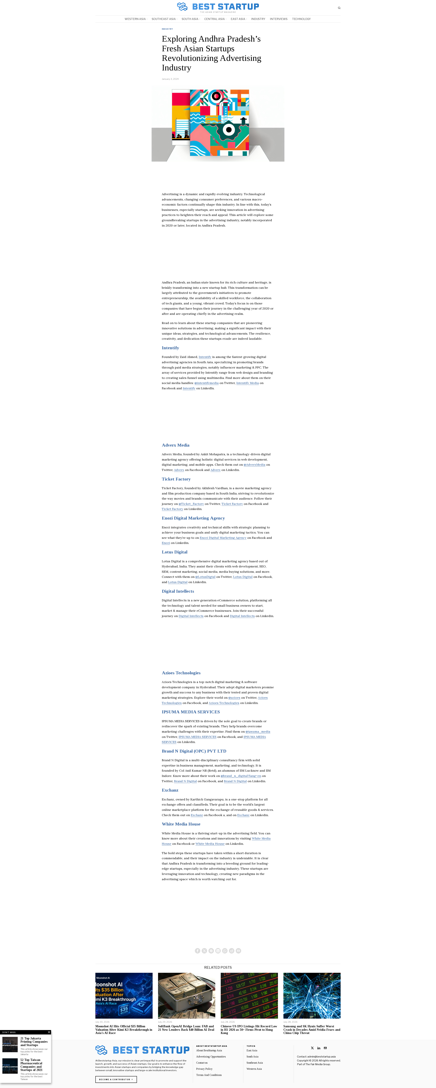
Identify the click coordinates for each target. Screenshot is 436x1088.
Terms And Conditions (209, 1075)
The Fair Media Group (318, 1064)
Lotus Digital (174, 552)
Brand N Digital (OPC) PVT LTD (194, 751)
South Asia (252, 1056)
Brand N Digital (185, 781)
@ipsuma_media (258, 731)
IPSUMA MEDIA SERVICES (191, 711)
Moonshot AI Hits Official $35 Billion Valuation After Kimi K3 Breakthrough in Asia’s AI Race (123, 1030)
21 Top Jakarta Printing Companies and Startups (34, 1042)
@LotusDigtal (205, 577)
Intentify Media (247, 383)
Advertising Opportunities (211, 1056)
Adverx (179, 470)
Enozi (166, 543)
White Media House (181, 824)
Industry (167, 29)
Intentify (170, 347)
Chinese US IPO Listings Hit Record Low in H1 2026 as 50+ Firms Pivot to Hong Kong (249, 1030)
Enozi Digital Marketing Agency (193, 518)
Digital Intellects (178, 591)
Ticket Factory (176, 479)
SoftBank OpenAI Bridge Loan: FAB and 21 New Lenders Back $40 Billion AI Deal (186, 1028)
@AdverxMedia (254, 465)
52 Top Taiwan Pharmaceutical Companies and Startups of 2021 (31, 1065)
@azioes (234, 698)
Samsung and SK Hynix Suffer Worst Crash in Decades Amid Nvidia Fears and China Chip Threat (311, 1030)
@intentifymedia (206, 383)
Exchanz (170, 790)
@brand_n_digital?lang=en (241, 776)
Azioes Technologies (181, 672)
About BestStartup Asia (209, 1050)
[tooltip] (197, 951)
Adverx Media (175, 445)
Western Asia (254, 1068)
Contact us (202, 1062)
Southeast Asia (255, 1062)
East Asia (252, 1050)
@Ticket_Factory (191, 504)
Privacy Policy (204, 1068)
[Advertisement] (218, 256)
